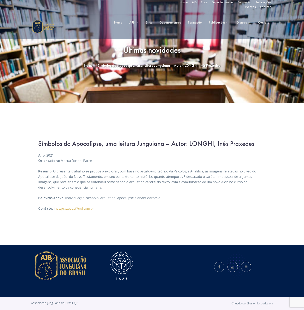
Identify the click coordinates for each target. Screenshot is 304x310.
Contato (265, 7)
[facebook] (219, 267)
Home (184, 2)
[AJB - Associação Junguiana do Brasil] (43, 26)
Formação (244, 2)
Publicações (263, 2)
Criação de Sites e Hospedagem (252, 303)
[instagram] (246, 267)
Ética (204, 2)
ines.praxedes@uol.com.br (74, 208)
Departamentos (222, 2)
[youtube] (232, 267)
